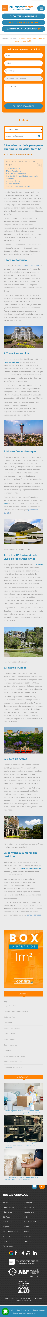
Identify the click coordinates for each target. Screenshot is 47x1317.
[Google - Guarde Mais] (11, 1253)
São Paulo (6, 1217)
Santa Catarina (8, 1207)
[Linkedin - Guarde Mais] (34, 1253)
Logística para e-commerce (14, 1056)
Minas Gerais (7, 1212)
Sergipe (26, 1231)
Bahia (5, 1241)
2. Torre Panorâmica (13, 171)
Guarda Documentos (12, 1028)
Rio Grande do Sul (30, 1202)
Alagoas (6, 1227)
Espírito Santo (29, 1207)
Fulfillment (8, 1023)
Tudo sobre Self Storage (13, 1067)
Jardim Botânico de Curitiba (28, 266)
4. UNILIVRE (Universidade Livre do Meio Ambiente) (22, 177)
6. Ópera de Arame (13, 184)
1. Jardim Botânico (13, 168)
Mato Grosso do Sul (30, 1222)
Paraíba (26, 1227)
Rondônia (6, 1236)
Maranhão (27, 1241)
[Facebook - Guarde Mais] (15, 1253)
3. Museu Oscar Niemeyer (16, 173)
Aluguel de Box (10, 1006)
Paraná (5, 1202)
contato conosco (34, 915)
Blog (6, 154)
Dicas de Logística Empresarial (16, 1011)
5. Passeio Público (13, 181)
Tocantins (27, 1236)
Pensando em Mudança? (21, 154)
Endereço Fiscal (10, 1017)
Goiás (25, 1217)
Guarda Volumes (10, 1045)
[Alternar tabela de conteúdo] (38, 165)
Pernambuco (8, 1246)
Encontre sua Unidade (23, 16)
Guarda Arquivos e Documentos (24, 1313)
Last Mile (7, 1050)
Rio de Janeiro (29, 1212)
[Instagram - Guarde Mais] (21, 1253)
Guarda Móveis (9, 1039)
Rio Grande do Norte (10, 1231)
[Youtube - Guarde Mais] (28, 1253)
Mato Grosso (7, 1222)
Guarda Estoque (10, 1034)
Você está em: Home (9, 38)
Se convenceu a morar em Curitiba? (20, 186)
